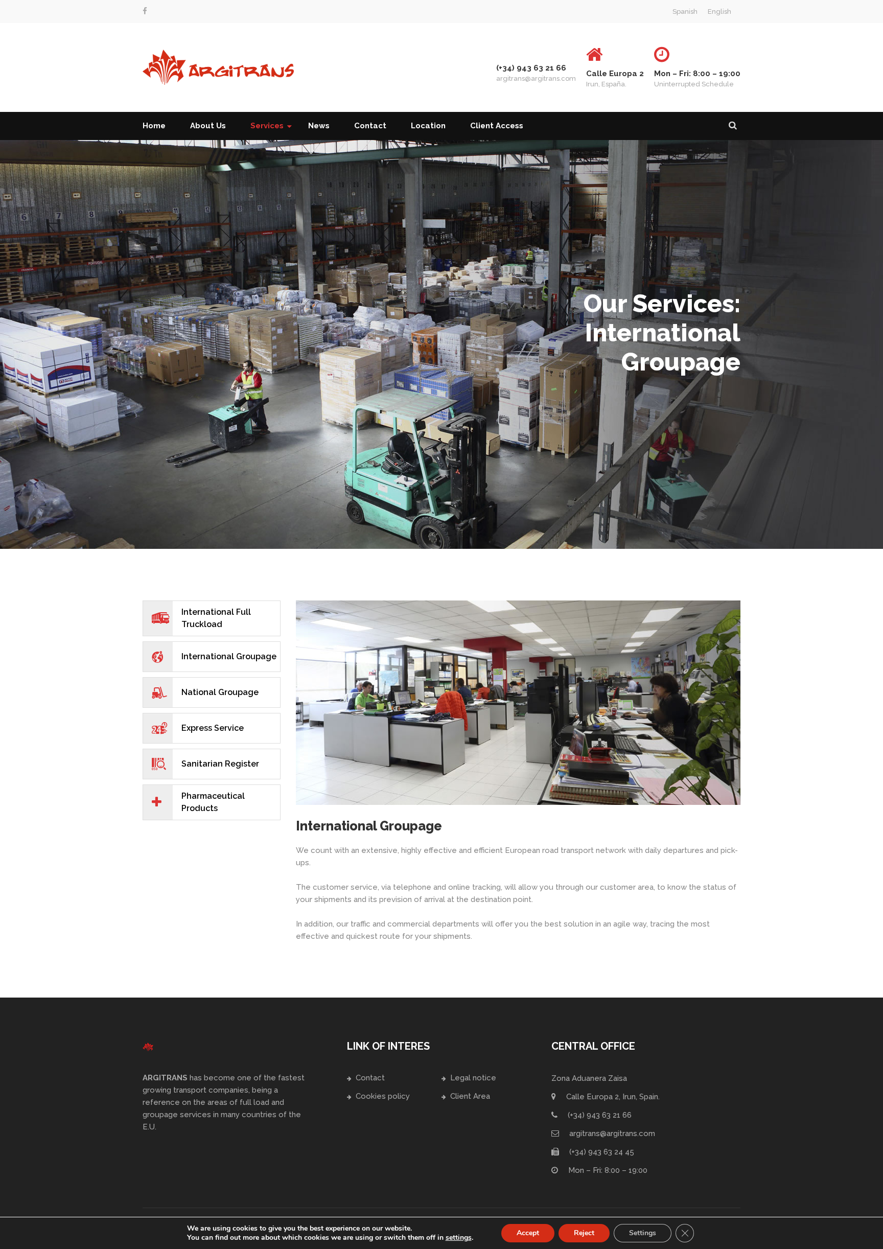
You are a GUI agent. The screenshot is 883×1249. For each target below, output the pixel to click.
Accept (528, 1233)
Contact (370, 1077)
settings (459, 1237)
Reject (584, 1233)
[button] (732, 126)
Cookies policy (383, 1096)
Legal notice (473, 1077)
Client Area (470, 1096)
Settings (642, 1233)
